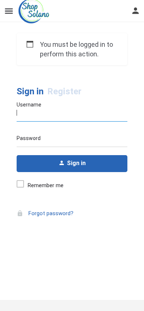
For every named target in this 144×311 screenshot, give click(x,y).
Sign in (30, 91)
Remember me (46, 185)
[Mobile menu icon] (9, 11)
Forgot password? (50, 213)
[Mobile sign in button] (135, 10)
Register (64, 91)
